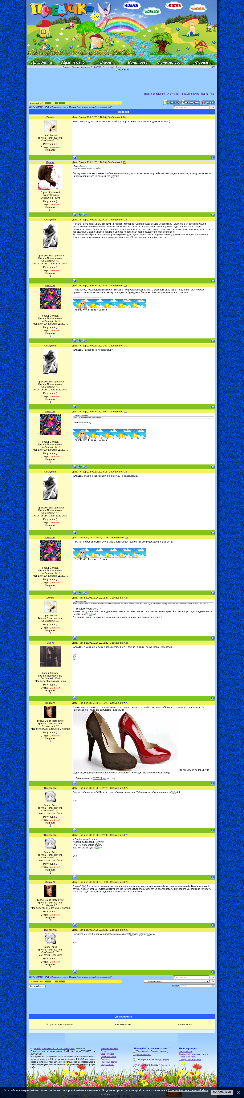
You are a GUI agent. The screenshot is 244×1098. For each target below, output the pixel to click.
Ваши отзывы (107, 1054)
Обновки (72, 107)
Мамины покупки (59, 107)
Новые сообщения (155, 94)
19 (125, 285)
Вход (118, 67)
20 (125, 345)
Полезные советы (187, 1057)
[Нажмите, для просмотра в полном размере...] (125, 770)
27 (126, 788)
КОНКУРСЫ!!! (185, 1051)
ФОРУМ (32, 107)
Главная (66, 67)
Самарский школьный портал (193, 1054)
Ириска (50, 162)
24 (126, 597)
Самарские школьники (190, 1059)
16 (124, 117)
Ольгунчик (50, 219)
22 (125, 471)
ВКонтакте (164, 1060)
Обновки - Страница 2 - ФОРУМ (86, 67)
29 (126, 882)
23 (126, 537)
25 (126, 643)
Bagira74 (50, 703)
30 (126, 930)
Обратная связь (108, 1056)
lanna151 (50, 285)
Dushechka (50, 788)
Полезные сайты (109, 1062)
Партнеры (105, 1059)
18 (125, 219)
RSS (213, 67)
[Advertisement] (122, 80)
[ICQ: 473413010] (82, 214)
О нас (103, 1051)
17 (124, 162)
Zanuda (50, 117)
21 (125, 411)
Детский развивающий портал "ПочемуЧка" (54, 1048)
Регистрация (108, 67)
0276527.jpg (99, 778)
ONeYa (50, 643)
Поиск (204, 94)
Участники (173, 94)
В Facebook (164, 1065)
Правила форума (190, 94)
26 (126, 703)
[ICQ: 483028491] (82, 340)
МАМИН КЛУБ (43, 107)
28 (126, 835)
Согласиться (222, 1092)
